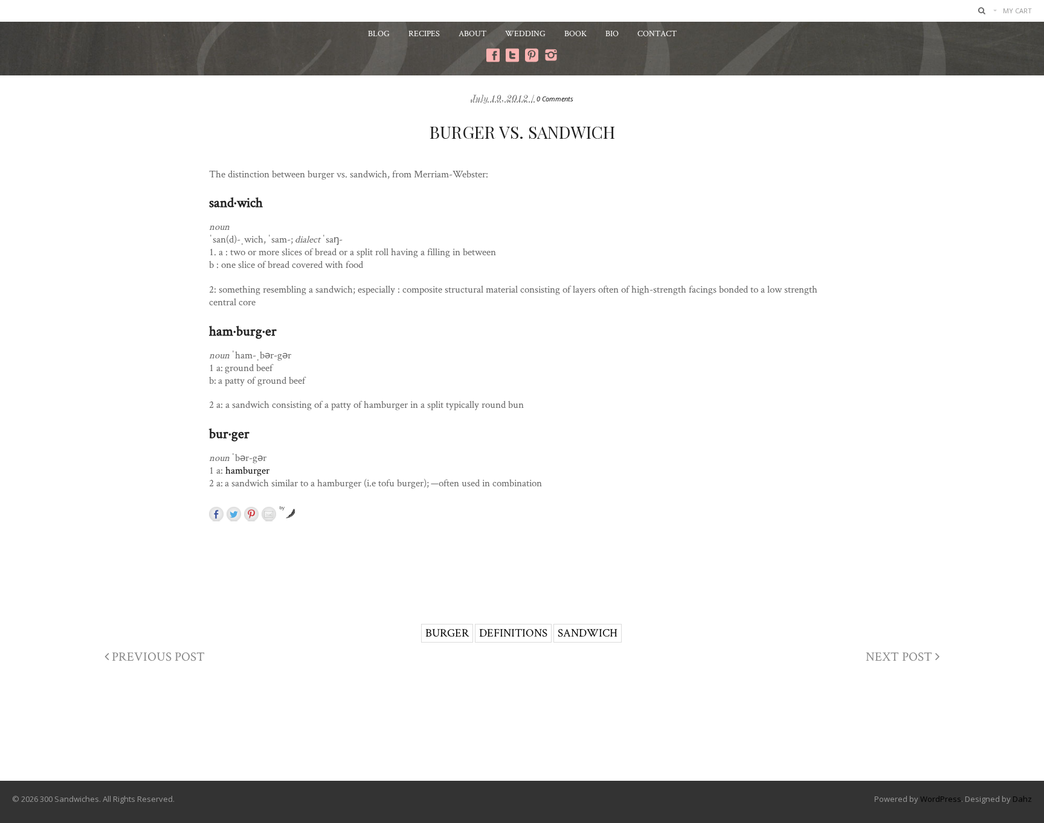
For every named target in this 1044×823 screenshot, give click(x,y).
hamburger (247, 470)
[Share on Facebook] (216, 514)
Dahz (1022, 798)
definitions (513, 632)
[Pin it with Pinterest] (251, 514)
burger (447, 632)
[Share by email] (269, 514)
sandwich (587, 632)
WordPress (940, 798)
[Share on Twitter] (234, 514)
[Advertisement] (522, 556)
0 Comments (554, 98)
